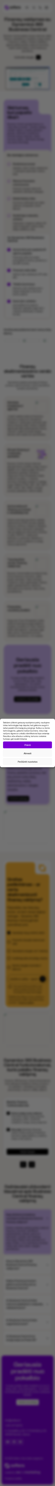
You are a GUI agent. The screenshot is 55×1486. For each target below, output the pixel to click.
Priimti (27, 745)
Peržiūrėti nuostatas (27, 761)
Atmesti (27, 753)
